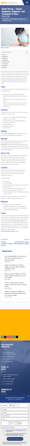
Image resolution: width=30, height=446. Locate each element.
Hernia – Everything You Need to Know (7, 243)
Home (3, 16)
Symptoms (5, 56)
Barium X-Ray (6, 62)
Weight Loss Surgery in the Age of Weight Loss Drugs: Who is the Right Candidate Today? (15, 266)
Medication (5, 65)
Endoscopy (5, 60)
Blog (8, 16)
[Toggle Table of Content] (26, 52)
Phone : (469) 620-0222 (8, 356)
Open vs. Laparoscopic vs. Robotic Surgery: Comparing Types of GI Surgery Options (16, 284)
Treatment (5, 63)
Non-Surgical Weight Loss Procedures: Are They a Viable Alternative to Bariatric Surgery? (15, 258)
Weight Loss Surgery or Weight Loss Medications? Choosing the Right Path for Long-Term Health (15, 293)
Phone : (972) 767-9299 (8, 379)
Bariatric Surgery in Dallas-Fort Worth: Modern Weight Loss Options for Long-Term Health (15, 275)
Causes (4, 54)
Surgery (4, 67)
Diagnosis (5, 58)
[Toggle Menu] (27, 2)
